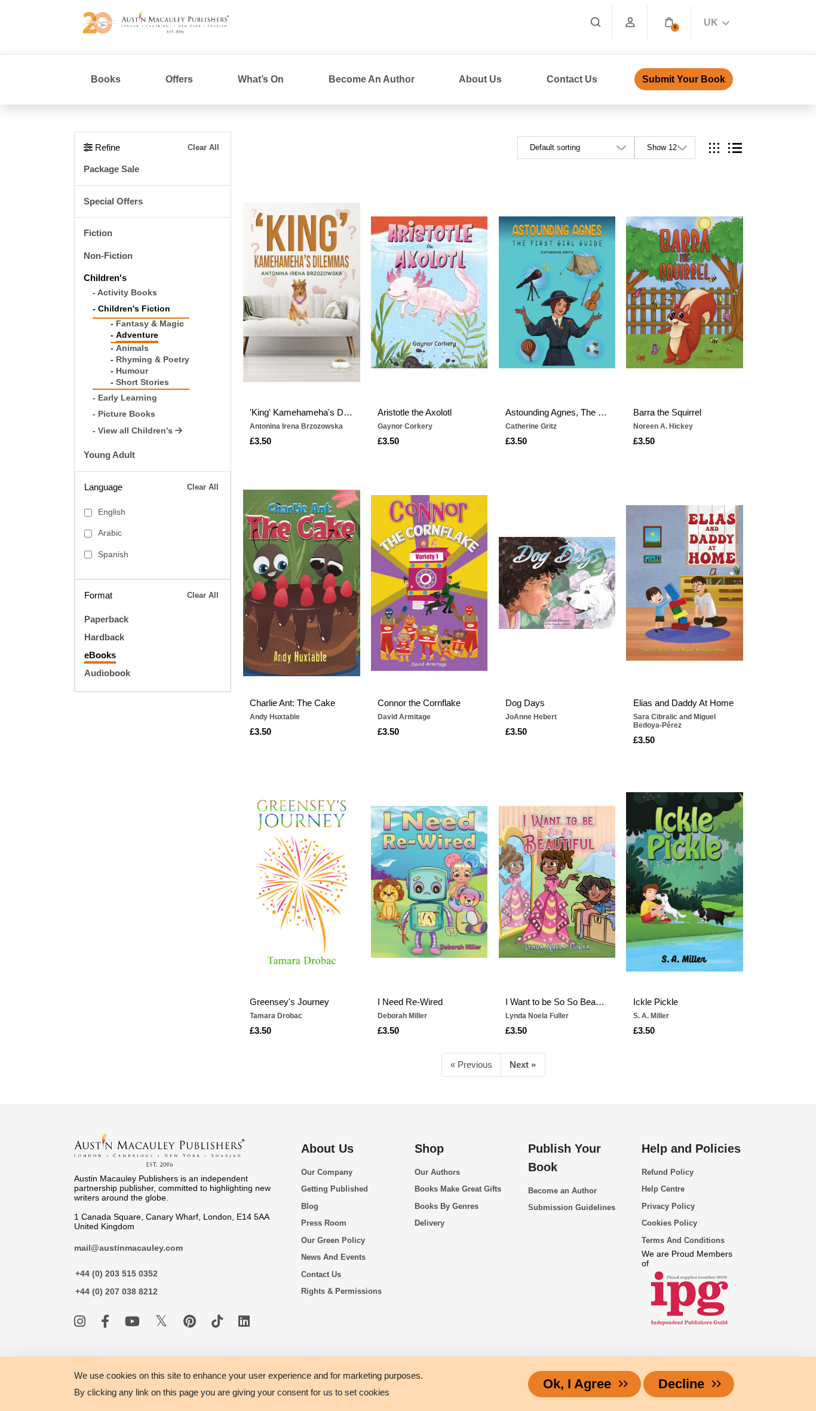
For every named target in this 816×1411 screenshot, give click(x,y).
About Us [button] (480, 79)
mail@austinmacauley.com (128, 1248)
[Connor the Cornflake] (429, 583)
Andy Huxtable (275, 717)
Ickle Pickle (655, 1002)
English (111, 512)
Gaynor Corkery (405, 426)
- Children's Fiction (131, 308)
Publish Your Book (564, 1158)
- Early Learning (125, 397)
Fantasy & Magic (150, 323)
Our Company (326, 1172)
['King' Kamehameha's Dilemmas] (301, 292)
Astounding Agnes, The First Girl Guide (557, 412)
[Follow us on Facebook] (107, 1321)
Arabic (110, 533)
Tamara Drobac (276, 1016)
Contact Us (572, 79)
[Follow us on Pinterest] (191, 1321)
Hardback (104, 637)
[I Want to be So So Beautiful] (557, 882)
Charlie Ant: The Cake (292, 703)
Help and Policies (691, 1148)
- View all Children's (134, 430)
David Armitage (404, 717)
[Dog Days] (557, 583)
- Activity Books (125, 292)
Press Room (323, 1222)
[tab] (714, 148)
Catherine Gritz (531, 426)
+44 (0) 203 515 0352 (116, 1273)
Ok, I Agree (577, 1383)
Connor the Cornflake (419, 703)
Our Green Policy (333, 1240)
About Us (327, 1148)
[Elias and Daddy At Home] (684, 583)
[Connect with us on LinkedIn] (244, 1321)
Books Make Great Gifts (458, 1188)
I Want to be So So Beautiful (557, 1002)
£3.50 (260, 441)
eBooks (100, 655)
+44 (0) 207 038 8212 (116, 1291)
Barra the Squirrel (667, 412)
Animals (132, 348)
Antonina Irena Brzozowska (296, 426)
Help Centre (663, 1188)
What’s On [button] (261, 79)
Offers (179, 79)
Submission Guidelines (571, 1207)
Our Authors (437, 1172)
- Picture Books (124, 414)
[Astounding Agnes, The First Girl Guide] (557, 292)
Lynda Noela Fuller (537, 1016)
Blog (309, 1206)
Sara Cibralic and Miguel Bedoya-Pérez (674, 721)
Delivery (429, 1222)
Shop (429, 1148)
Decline (681, 1383)
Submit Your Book (683, 79)
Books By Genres (446, 1206)
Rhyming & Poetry (152, 359)
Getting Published (334, 1188)
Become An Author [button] (372, 79)
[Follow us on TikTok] (218, 1321)
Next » (523, 1064)
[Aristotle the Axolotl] (429, 292)
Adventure (137, 335)
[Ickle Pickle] (684, 882)
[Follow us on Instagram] (81, 1321)
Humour (132, 371)
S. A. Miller (651, 1016)
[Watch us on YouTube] (134, 1321)
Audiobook (107, 673)
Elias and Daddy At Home (683, 703)
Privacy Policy (668, 1206)
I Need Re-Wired (410, 1002)
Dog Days (525, 703)
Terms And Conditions (683, 1240)
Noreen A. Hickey (663, 426)
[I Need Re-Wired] (429, 882)
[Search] (595, 22)
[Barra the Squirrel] (684, 292)
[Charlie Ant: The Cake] (301, 583)
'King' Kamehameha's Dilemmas (301, 412)
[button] (669, 22)
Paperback (106, 619)
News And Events (333, 1257)
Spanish (113, 554)
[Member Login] (630, 22)
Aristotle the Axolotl (415, 412)
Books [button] (106, 79)
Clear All (203, 147)
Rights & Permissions (341, 1291)
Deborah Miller (402, 1016)
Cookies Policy (669, 1222)
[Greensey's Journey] (301, 882)
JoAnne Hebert (531, 717)
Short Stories (142, 382)
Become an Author (562, 1190)
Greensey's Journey (289, 1002)
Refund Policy (668, 1172)
